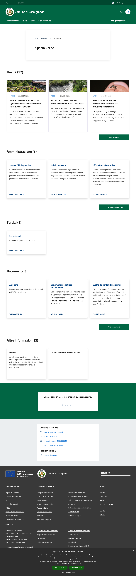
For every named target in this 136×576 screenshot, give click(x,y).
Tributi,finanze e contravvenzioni (80, 500)
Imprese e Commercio (44, 504)
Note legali (72, 542)
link (80, 563)
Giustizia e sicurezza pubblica (78, 496)
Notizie (12, 96)
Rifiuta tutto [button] (77, 567)
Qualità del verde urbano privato (65, 352)
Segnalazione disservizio (46, 534)
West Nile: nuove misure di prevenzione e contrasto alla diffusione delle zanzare (105, 103)
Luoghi (102, 511)
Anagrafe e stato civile (45, 492)
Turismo (40, 515)
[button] (68, 572)
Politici (8, 508)
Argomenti (45, 38)
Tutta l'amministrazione (114, 207)
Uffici (7, 500)
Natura (12, 352)
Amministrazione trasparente (79, 530)
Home (36, 38)
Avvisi (95, 96)
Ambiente (71, 504)
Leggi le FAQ (41, 538)
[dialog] (68, 562)
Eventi (102, 514)
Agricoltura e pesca (75, 515)
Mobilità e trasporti (44, 519)
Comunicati (104, 496)
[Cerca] (127, 11)
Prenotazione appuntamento (47, 530)
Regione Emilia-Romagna (15, 2)
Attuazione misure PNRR (15, 519)
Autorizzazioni (73, 511)
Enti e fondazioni (12, 504)
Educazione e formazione (77, 492)
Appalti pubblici (42, 508)
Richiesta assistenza (44, 542)
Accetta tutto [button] (59, 568)
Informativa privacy (75, 538)
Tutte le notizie (113, 137)
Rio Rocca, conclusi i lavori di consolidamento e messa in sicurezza (67, 102)
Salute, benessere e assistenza (79, 508)
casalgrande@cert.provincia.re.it (21, 547)
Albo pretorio (73, 534)
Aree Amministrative (13, 496)
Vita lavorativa (42, 500)
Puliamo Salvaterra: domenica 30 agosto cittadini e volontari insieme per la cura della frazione (25, 103)
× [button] (133, 551)
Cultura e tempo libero (45, 496)
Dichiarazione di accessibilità (78, 546)
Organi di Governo (12, 492)
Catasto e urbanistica (44, 511)
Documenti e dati (12, 515)
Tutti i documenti (114, 327)
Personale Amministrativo (15, 511)
